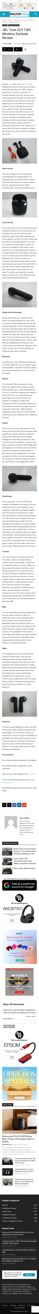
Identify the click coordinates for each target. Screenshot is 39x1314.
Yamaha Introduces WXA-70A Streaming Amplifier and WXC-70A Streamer (25, 1161)
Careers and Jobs (19, 1308)
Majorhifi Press (7, 1144)
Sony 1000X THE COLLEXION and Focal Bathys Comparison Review (25, 861)
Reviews (9, 20)
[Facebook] (14, 805)
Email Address (8, 1019)
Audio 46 (31, 774)
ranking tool (6, 782)
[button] (3, 14)
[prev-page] (3, 1189)
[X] (9, 805)
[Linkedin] (19, 805)
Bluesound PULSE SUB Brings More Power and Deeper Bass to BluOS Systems (18, 1233)
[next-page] (7, 1189)
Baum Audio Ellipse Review (24, 868)
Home (4, 20)
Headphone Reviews (20, 20)
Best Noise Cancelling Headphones (6, 853)
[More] (25, 49)
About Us (5, 1305)
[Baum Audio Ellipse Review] (7, 870)
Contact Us (21, 1305)
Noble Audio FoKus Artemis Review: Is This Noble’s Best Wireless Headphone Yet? (25, 851)
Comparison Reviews (6, 864)
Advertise (13, 1305)
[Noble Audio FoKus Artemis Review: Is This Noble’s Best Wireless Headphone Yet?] (7, 851)
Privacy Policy (31, 1305)
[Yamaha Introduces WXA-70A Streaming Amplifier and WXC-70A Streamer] (7, 1161)
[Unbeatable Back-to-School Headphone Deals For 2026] (7, 1172)
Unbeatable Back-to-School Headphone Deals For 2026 (19, 1251)
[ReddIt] (24, 805)
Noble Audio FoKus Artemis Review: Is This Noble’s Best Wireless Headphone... (24, 1182)
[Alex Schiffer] (11, 826)
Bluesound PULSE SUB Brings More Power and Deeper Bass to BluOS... (18, 1139)
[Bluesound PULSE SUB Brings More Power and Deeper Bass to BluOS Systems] (19, 1121)
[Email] (4, 805)
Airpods (26, 84)
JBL (10, 84)
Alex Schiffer (8, 43)
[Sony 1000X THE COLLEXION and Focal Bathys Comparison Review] (7, 861)
